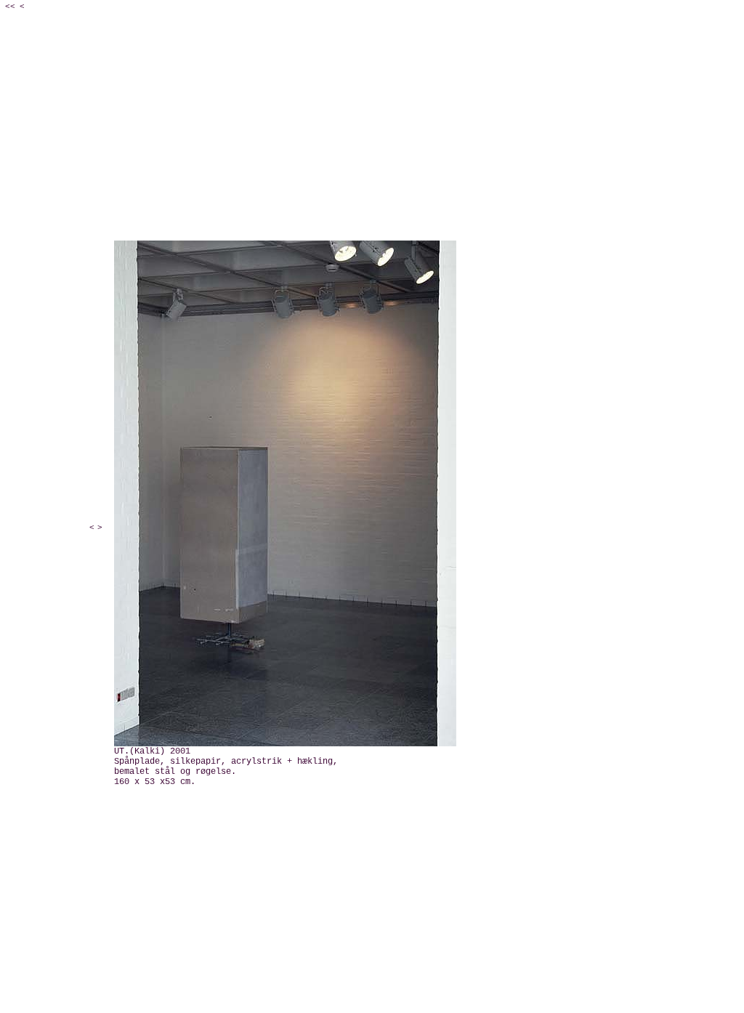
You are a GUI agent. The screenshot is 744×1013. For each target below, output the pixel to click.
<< (10, 6)
